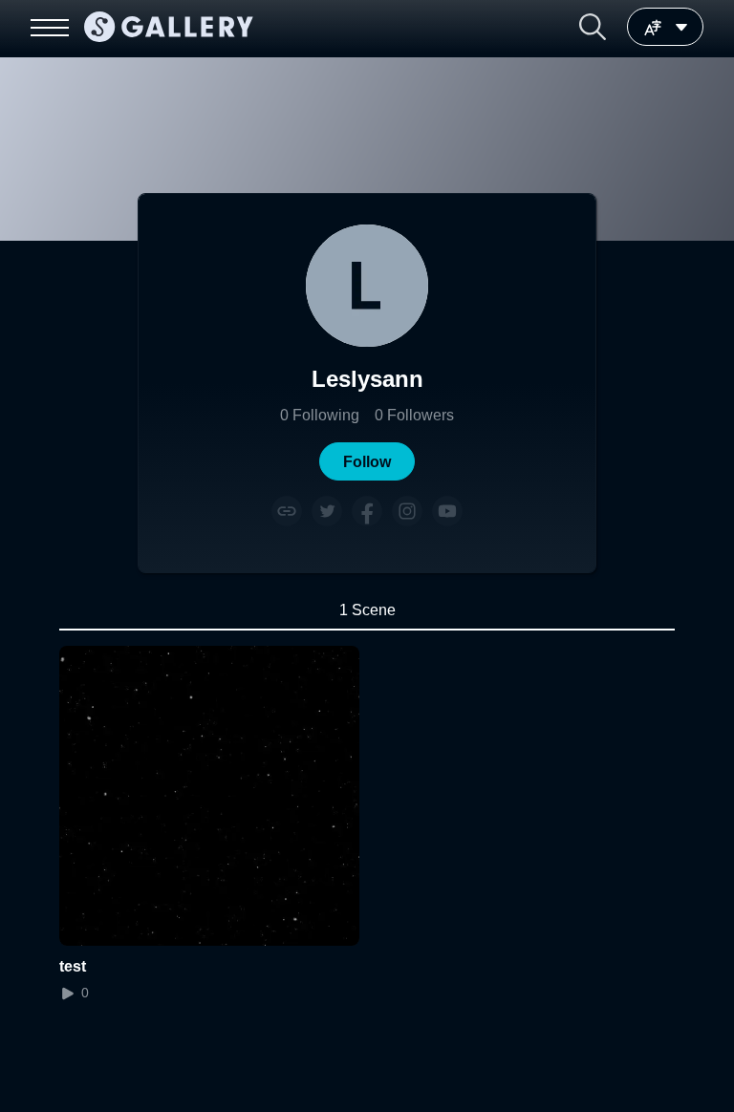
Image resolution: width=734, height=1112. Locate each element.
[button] (592, 27)
